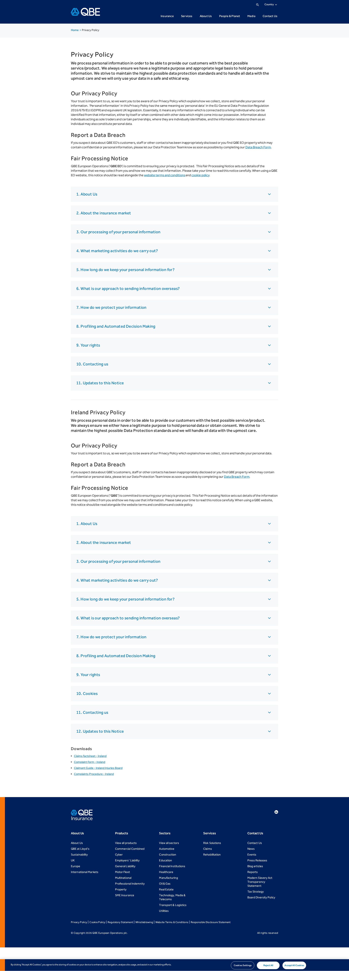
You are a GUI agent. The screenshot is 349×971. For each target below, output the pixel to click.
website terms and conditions (164, 175)
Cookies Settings (243, 965)
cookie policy (200, 175)
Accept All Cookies (294, 965)
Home (75, 30)
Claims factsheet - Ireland (90, 756)
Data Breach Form (258, 147)
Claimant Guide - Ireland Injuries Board (98, 768)
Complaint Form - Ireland (89, 762)
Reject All (268, 965)
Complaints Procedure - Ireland (94, 774)
